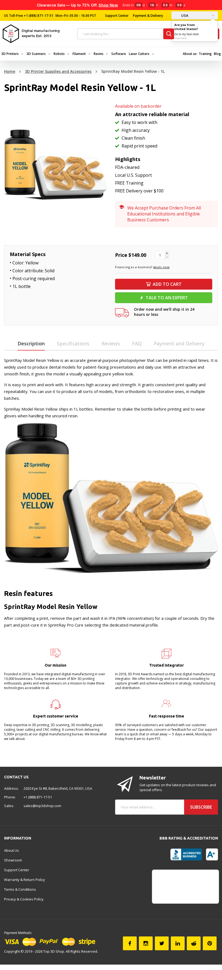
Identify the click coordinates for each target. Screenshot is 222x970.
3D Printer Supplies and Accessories (58, 71)
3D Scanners (36, 53)
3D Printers (10, 53)
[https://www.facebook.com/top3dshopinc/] (130, 943)
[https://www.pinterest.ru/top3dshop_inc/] (210, 943)
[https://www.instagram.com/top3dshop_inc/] (146, 943)
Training (205, 53)
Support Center (117, 15)
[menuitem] (12, 54)
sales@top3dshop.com (42, 805)
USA (184, 15)
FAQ (137, 343)
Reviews (111, 343)
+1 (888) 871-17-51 (38, 15)
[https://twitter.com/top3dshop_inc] (162, 943)
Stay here (180, 38)
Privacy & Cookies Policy (24, 899)
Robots (59, 53)
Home (9, 71)
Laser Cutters (139, 53)
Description (31, 343)
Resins (98, 53)
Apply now (161, 267)
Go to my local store (186, 34)
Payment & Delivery (148, 15)
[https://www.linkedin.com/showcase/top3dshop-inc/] (178, 943)
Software (118, 53)
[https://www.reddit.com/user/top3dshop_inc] (194, 943)
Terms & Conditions (20, 889)
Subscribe (201, 807)
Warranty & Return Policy (24, 879)
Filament (79, 53)
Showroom (13, 860)
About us (190, 53)
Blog (217, 53)
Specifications (73, 343)
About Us (11, 850)
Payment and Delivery (179, 343)
